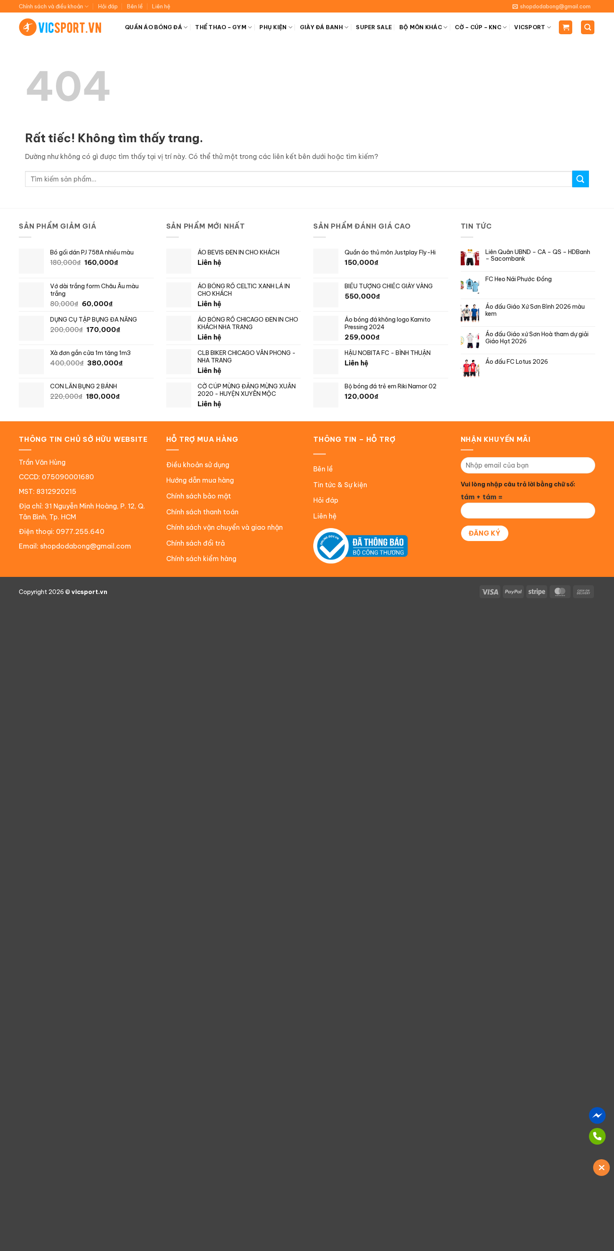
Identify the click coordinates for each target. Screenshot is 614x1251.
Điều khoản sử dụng (197, 465)
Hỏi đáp (108, 6)
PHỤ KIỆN (273, 27)
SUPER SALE (374, 27)
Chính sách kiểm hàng (201, 558)
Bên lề (135, 6)
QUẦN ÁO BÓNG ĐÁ (153, 27)
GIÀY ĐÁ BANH (321, 27)
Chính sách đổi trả (195, 543)
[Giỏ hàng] (565, 27)
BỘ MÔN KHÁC (420, 27)
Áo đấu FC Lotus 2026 (516, 361)
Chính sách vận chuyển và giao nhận (224, 527)
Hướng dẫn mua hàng (200, 480)
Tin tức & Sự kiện (340, 485)
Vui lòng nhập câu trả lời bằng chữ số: (518, 484)
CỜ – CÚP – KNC (478, 27)
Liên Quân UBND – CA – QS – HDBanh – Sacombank (537, 256)
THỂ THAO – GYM (220, 27)
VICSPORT (529, 27)
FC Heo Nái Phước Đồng (518, 279)
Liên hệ (161, 6)
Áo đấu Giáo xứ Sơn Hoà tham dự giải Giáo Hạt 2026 (537, 338)
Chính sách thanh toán (202, 512)
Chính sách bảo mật (198, 496)
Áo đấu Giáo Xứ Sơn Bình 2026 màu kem (535, 310)
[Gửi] (580, 179)
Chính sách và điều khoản (51, 6)
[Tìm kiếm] (587, 27)
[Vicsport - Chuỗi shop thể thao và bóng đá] (60, 27)
